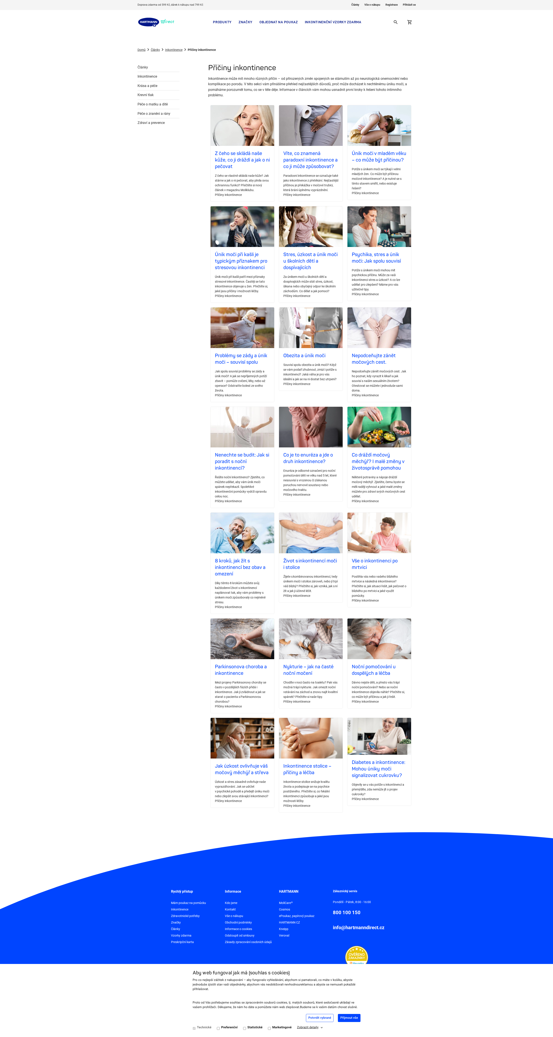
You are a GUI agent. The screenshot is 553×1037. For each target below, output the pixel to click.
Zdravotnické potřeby (185, 916)
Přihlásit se (409, 4)
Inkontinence (174, 50)
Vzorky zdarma (181, 935)
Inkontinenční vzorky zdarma (333, 22)
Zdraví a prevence (151, 123)
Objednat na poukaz (278, 22)
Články (355, 4)
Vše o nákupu (372, 4)
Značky (245, 22)
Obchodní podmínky (238, 922)
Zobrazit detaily (308, 1027)
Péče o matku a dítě (153, 104)
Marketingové (282, 1027)
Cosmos (284, 909)
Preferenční (229, 1027)
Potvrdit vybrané (319, 1018)
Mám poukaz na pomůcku (188, 903)
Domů (142, 50)
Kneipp (283, 929)
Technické (204, 1027)
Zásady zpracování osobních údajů (248, 942)
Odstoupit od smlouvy (239, 935)
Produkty (222, 22)
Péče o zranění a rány (154, 114)
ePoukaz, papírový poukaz (296, 916)
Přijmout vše (349, 1018)
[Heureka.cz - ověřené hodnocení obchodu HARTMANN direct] (356, 957)
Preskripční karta (182, 942)
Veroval (284, 935)
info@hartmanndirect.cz (358, 927)
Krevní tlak (146, 95)
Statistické (254, 1027)
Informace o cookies (238, 929)
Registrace (391, 4)
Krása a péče (147, 86)
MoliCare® (286, 903)
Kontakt (230, 909)
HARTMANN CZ (289, 922)
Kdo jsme (231, 903)
